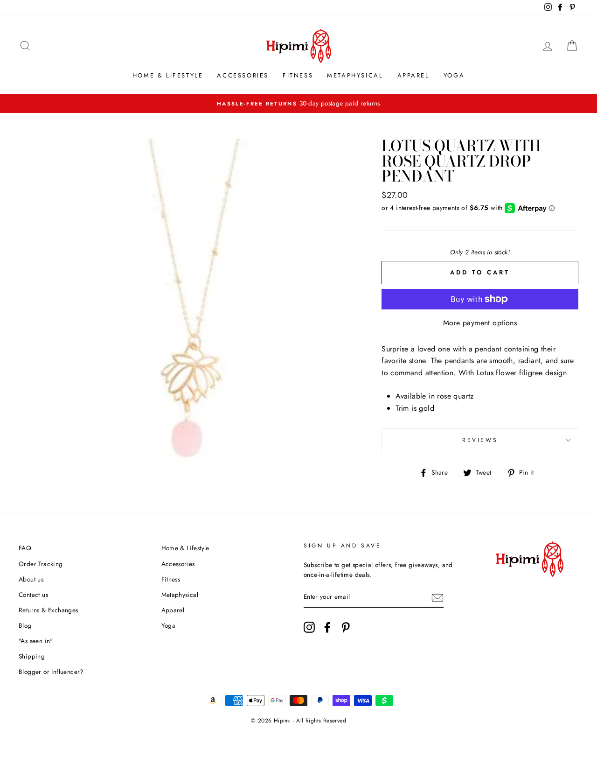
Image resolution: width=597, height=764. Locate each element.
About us (31, 579)
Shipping (32, 656)
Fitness (298, 75)
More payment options (480, 322)
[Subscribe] (437, 597)
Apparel (413, 75)
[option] (298, 103)
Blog (25, 625)
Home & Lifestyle (167, 75)
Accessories (243, 75)
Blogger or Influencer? (51, 671)
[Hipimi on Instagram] (309, 627)
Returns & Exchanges (48, 610)
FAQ (25, 548)
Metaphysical (355, 75)
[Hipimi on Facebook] (327, 627)
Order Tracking (41, 563)
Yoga (454, 75)
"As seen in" (36, 640)
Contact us (33, 594)
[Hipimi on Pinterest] (345, 627)
